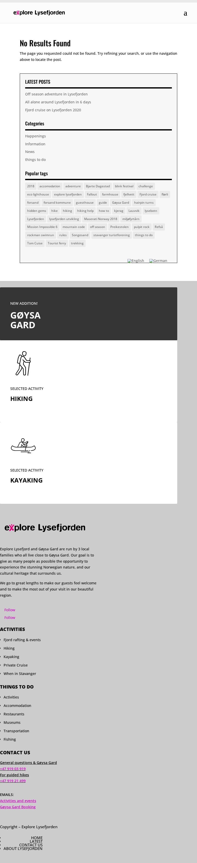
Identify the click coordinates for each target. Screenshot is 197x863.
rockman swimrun (40, 235)
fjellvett (128, 194)
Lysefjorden (35, 219)
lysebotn (151, 211)
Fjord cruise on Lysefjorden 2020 (53, 109)
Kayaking (11, 656)
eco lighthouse (38, 194)
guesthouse (85, 202)
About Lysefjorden (23, 848)
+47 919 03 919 (13, 768)
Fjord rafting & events (22, 639)
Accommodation (17, 705)
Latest (36, 841)
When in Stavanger (20, 673)
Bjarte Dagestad (98, 186)
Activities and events (18, 800)
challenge (146, 186)
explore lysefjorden (68, 194)
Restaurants (14, 714)
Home (37, 837)
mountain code (74, 227)
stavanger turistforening (111, 235)
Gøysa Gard (120, 202)
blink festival (124, 186)
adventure (73, 186)
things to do (35, 159)
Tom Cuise (35, 243)
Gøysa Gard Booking (18, 806)
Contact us (31, 844)
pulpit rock (142, 227)
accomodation (50, 186)
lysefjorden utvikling (64, 219)
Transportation (16, 730)
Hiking (9, 648)
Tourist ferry (57, 243)
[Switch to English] (136, 261)
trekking (77, 243)
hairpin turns (144, 202)
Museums (12, 722)
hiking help (85, 211)
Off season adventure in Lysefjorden (56, 94)
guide (103, 202)
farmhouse (110, 194)
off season (97, 227)
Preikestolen (119, 227)
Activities (11, 697)
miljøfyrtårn (131, 219)
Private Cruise (16, 665)
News (30, 151)
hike (54, 211)
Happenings (35, 136)
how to (104, 211)
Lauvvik (134, 211)
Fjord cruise (148, 194)
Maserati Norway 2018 (100, 219)
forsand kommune (57, 202)
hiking (67, 211)
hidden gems (36, 211)
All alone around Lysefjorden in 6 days (58, 102)
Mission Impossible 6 (42, 227)
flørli (165, 194)
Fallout (92, 194)
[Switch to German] (158, 261)
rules (63, 235)
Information (35, 143)
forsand (32, 202)
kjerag (118, 211)
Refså (159, 227)
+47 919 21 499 (13, 780)
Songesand (80, 235)
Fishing (10, 739)
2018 (30, 186)
